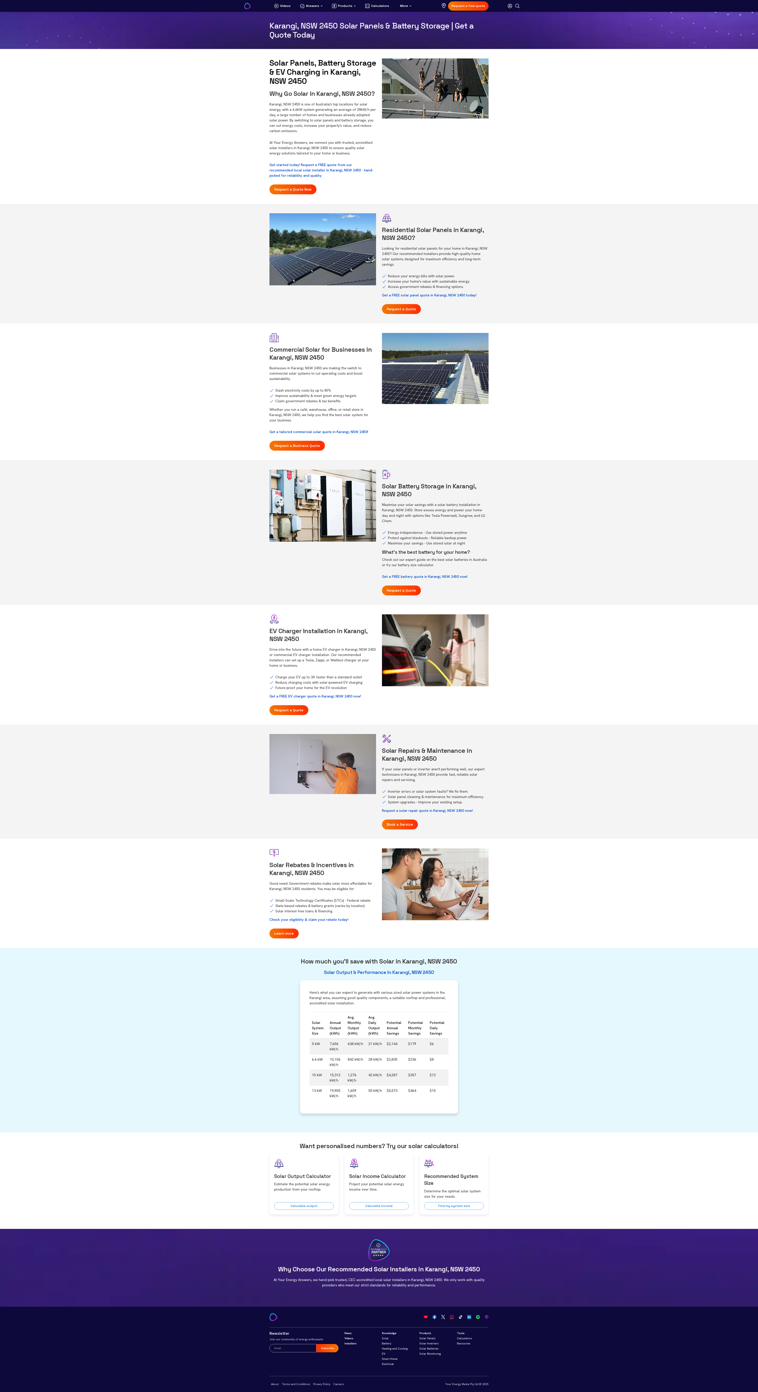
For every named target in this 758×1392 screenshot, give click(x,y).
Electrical (388, 1364)
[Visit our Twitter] (443, 1317)
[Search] (517, 6)
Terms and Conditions (296, 1384)
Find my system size (454, 1206)
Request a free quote (468, 6)
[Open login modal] (510, 6)
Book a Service (400, 824)
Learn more (284, 933)
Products (425, 1333)
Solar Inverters (429, 1343)
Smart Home (390, 1359)
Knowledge (389, 1333)
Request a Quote (401, 309)
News (348, 1333)
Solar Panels (427, 1338)
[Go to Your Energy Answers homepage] (247, 6)
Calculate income (379, 1206)
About (275, 1384)
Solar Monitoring (430, 1353)
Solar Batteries (429, 1348)
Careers (338, 1384)
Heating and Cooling (395, 1348)
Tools (460, 1333)
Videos (348, 1338)
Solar (385, 1338)
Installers (350, 1343)
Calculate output (304, 1206)
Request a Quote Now (292, 189)
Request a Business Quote (297, 445)
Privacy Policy (321, 1384)
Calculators (464, 1338)
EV (383, 1353)
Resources (463, 1343)
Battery (386, 1343)
